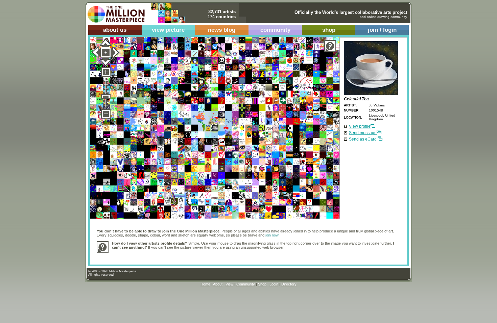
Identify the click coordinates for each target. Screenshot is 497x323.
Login (273, 284)
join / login (382, 30)
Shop (262, 284)
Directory (289, 284)
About (217, 284)
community (275, 30)
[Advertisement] (235, 255)
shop (328, 30)
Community (245, 284)
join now (272, 235)
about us (114, 30)
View (229, 284)
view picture (168, 30)
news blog (221, 30)
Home (205, 284)
